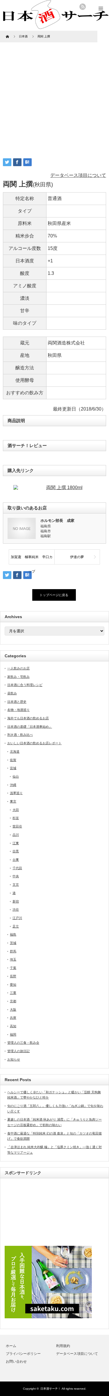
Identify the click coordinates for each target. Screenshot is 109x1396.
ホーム (11, 1346)
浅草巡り (16, 793)
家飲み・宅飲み (18, 676)
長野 (13, 976)
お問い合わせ (16, 1361)
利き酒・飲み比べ (20, 734)
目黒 (15, 851)
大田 (15, 810)
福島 (13, 934)
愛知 (13, 984)
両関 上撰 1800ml (64, 487)
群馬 (13, 951)
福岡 (13, 1034)
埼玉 (13, 959)
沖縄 (13, 785)
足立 (15, 926)
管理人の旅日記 (18, 1051)
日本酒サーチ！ (50, 1388)
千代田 (17, 868)
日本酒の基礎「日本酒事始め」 (29, 726)
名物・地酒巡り (18, 709)
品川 (15, 834)
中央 (15, 876)
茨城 (13, 943)
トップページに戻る (54, 595)
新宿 (15, 901)
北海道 (14, 751)
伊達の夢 (77, 557)
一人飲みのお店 (18, 668)
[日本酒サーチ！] (54, 26)
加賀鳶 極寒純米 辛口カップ (32, 559)
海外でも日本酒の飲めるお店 (28, 718)
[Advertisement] (54, 96)
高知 (13, 1026)
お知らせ (13, 1059)
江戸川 (17, 918)
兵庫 (13, 1017)
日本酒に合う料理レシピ (24, 685)
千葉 (13, 968)
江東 (15, 843)
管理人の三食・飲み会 (23, 1042)
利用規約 (63, 1346)
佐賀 (13, 760)
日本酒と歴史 (16, 701)
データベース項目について (78, 175)
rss (82, 6)
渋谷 (15, 909)
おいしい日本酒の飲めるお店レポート (34, 743)
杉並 (15, 818)
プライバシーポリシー (23, 1354)
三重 (13, 992)
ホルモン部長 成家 (57, 520)
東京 (13, 801)
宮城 (13, 768)
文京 (15, 884)
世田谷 (17, 826)
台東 (15, 859)
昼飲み (12, 693)
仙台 (15, 776)
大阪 (13, 1009)
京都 (13, 1001)
